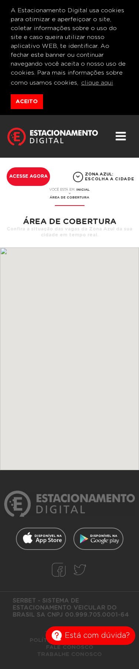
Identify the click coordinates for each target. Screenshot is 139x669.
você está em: (69, 189)
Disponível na (48, 536)
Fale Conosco (69, 647)
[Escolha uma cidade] (78, 177)
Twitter (80, 570)
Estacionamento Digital (52, 140)
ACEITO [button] (27, 101)
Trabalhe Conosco (69, 654)
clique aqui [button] (97, 83)
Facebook (59, 570)
